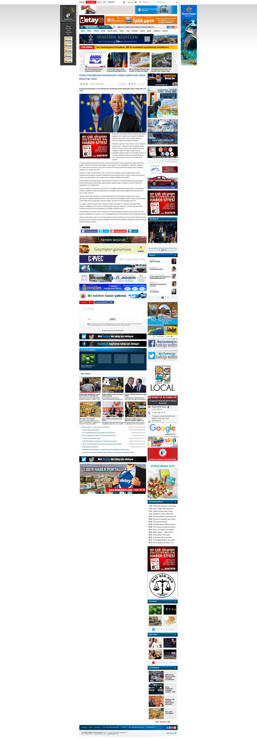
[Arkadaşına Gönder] (132, 84)
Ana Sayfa (82, 2)
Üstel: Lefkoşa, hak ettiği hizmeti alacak (117, 70)
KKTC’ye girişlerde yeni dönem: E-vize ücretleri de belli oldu (98, 435)
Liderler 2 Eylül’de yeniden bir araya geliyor (161, 512)
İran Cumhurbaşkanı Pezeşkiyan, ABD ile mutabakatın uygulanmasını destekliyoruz (132, 47)
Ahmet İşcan (159, 261)
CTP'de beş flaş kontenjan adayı (91, 438)
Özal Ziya (160, 269)
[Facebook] (81, 84)
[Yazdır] (135, 84)
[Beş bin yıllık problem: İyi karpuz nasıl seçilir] (155, 609)
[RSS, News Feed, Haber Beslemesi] (176, 27)
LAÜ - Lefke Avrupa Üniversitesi (136, 727)
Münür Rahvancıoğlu (158, 283)
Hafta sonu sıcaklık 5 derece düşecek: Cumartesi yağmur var (161, 531)
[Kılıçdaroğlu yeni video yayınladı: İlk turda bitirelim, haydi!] (170, 643)
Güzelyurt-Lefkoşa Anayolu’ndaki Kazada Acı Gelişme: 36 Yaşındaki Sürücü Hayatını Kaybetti (108, 452)
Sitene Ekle (111, 2)
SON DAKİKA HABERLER (156, 502)
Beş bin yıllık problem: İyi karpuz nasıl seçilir (88, 366)
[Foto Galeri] (91, 27)
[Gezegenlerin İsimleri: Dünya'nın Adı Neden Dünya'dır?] (170, 609)
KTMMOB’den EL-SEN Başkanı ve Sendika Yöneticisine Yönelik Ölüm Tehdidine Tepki (105, 449)
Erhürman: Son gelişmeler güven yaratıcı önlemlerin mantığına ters (95, 70)
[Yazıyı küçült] (139, 84)
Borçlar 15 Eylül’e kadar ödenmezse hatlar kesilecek (161, 510)
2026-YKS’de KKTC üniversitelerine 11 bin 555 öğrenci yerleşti (99, 441)
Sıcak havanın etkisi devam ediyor (127, 27)
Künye (99, 2)
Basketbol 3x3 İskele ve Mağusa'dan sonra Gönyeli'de (161, 515)
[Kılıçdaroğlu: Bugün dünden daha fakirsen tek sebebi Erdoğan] (155, 643)
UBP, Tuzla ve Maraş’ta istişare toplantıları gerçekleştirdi (162, 518)
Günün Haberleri (91, 2)
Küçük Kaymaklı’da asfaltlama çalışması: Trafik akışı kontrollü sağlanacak (162, 525)
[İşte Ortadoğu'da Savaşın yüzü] (155, 621)
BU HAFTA (163, 722)
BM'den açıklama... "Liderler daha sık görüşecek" (139, 70)
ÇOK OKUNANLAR (154, 668)
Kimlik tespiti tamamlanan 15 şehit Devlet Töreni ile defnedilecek (162, 507)
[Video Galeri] (104, 27)
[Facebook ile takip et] (168, 27)
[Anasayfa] (82, 27)
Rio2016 (124, 727)
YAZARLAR (152, 255)
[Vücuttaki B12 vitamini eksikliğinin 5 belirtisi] (170, 621)
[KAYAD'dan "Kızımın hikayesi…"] (155, 654)
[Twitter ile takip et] (170, 27)
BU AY (157, 722)
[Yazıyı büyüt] (144, 84)
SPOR (90, 727)
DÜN (168, 722)
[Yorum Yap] (130, 84)
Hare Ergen (154, 291)
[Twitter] (84, 84)
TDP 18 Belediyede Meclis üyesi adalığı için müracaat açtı (161, 70)
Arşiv (104, 2)
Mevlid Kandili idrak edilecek (90, 447)
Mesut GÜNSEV (158, 276)
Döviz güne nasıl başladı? (158, 522)
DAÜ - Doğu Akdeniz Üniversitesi (111, 727)
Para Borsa (97, 727)
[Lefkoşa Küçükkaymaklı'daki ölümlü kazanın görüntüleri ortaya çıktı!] (170, 654)
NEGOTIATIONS (151, 727)
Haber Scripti (170, 733)
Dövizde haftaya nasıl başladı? (91, 430)
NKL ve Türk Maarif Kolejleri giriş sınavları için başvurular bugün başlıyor (102, 444)
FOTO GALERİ (153, 601)
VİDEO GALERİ (153, 634)
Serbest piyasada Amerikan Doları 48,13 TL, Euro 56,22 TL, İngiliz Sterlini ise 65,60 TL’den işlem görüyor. (89, 421)
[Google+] (87, 84)
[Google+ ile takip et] (173, 27)
